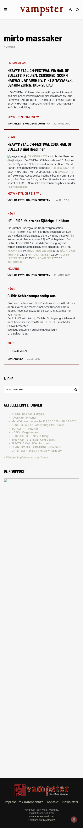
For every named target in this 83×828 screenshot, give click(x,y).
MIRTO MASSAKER (39, 254)
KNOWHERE (15, 250)
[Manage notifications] (74, 819)
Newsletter (70, 802)
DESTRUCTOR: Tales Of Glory (30, 436)
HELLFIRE (14, 231)
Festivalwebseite (17, 186)
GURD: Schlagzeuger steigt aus (32, 295)
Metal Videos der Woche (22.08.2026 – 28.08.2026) (44, 421)
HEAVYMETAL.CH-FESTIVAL (24, 117)
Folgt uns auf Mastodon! (41, 820)
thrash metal (18, 350)
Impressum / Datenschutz (24, 802)
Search (75, 389)
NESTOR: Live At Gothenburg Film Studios (38, 424)
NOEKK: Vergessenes (25, 432)
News (11, 137)
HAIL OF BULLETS (36, 156)
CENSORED (67, 167)
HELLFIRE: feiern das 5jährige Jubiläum (38, 220)
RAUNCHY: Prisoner (24, 417)
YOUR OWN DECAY (43, 258)
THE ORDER (50, 322)
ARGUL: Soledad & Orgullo (28, 413)
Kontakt (52, 802)
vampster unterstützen (41, 816)
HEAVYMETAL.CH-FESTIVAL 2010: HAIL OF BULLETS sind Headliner (40, 146)
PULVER (17, 314)
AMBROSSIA (15, 262)
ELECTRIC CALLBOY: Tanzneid (31, 443)
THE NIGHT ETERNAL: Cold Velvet (33, 439)
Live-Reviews (17, 63)
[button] (5, 9)
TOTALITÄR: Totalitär (25, 428)
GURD (38, 303)
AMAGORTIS (65, 171)
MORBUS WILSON (41, 250)
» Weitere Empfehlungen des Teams (26, 457)
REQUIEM (53, 167)
